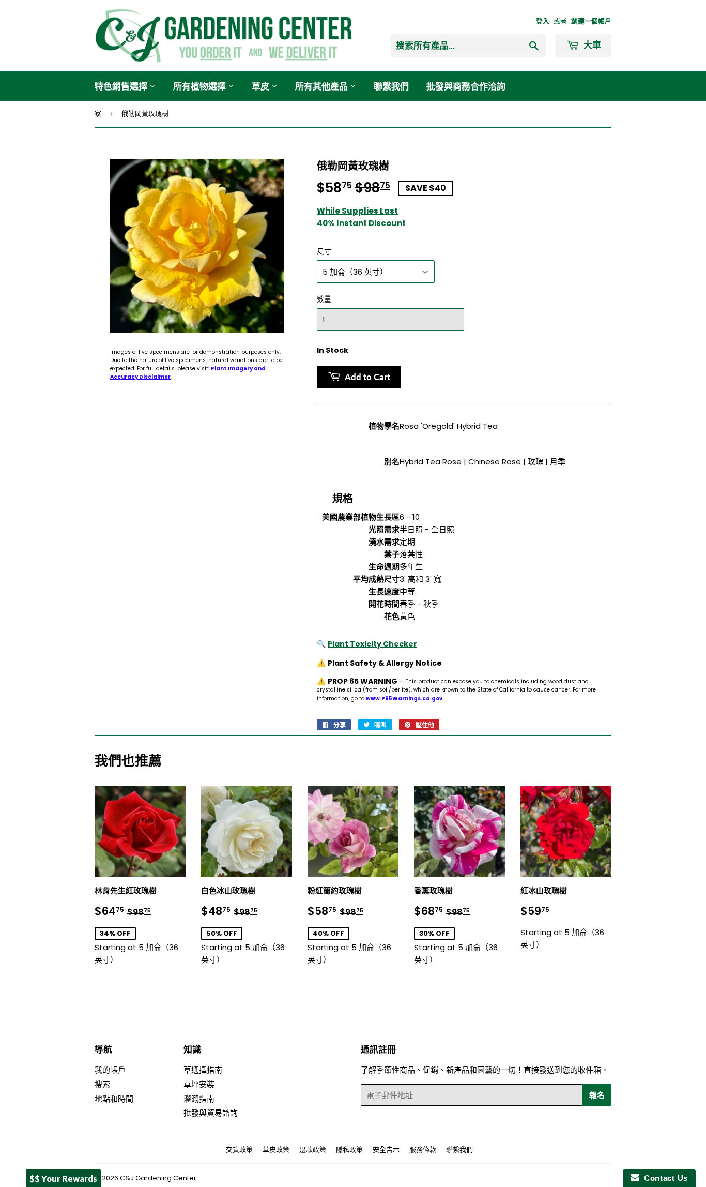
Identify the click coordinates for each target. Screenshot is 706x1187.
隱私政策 (349, 1149)
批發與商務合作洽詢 (465, 86)
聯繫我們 (391, 86)
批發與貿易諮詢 (210, 1112)
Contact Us (663, 1178)
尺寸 (324, 251)
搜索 (102, 1084)
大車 (591, 44)
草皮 (261, 86)
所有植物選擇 (200, 86)
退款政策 (312, 1149)
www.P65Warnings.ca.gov (404, 698)
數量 (324, 299)
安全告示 (386, 1149)
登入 (542, 21)
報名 (597, 1095)
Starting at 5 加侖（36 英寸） (140, 925)
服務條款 (422, 1149)
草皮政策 (276, 1149)
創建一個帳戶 (591, 21)
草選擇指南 (202, 1069)
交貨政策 (239, 1149)
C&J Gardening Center (158, 1178)
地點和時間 (114, 1098)
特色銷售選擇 (122, 86)
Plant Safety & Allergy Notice (385, 663)
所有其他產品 (322, 86)
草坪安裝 (198, 1084)
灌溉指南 (198, 1098)
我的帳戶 (110, 1069)
